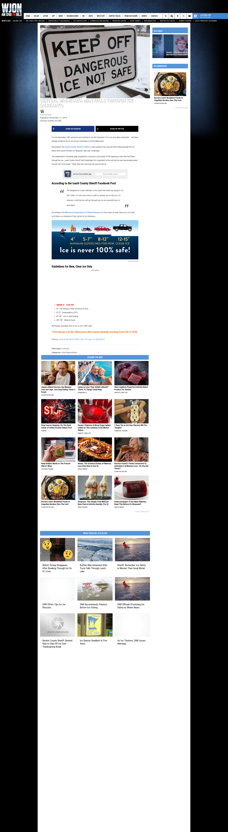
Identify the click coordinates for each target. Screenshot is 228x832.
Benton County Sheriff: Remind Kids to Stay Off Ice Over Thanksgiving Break (57, 643)
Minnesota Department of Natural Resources (84, 212)
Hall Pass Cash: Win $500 (35, 21)
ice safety (65, 349)
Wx (83, 16)
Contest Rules (114, 16)
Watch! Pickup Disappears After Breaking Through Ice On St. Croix (57, 568)
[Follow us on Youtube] (189, 16)
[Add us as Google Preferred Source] (172, 16)
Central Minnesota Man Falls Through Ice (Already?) (82, 339)
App (53, 16)
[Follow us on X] (183, 16)
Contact (154, 16)
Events (144, 16)
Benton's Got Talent (167, 21)
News (61, 16)
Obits (91, 16)
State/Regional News (69, 352)
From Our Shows (131, 16)
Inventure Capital (119, 21)
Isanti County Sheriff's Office (77, 147)
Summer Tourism (185, 21)
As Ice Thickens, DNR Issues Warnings (131, 642)
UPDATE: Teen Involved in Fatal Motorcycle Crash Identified (168, 53)
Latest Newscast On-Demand (206, 21)
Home (28, 16)
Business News (72, 16)
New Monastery (150, 21)
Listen (45, 16)
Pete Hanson (45, 114)
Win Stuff (101, 16)
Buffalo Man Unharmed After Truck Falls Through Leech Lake (93, 568)
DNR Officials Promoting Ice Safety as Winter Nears (130, 606)
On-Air (36, 16)
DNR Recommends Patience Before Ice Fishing (93, 606)
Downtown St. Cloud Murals (59, 21)
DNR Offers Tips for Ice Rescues (53, 606)
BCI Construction (80, 21)
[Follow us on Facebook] (177, 16)
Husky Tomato (135, 21)
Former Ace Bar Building (99, 21)
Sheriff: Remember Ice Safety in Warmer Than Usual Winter (131, 567)
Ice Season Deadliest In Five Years (93, 642)
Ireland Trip (17, 21)
